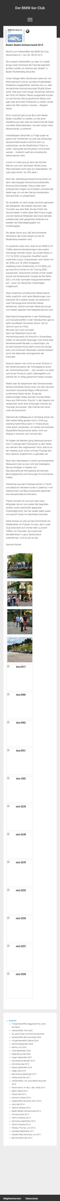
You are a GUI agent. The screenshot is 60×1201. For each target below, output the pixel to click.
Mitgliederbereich (12, 1198)
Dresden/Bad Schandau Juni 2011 (26, 1134)
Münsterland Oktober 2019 (23, 1061)
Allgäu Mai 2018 (19, 1071)
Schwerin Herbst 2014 (21, 1097)
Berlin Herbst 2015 (20, 1091)
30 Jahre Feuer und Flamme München (28, 1034)
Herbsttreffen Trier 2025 (22, 1030)
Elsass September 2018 (22, 1067)
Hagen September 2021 (22, 1057)
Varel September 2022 (21, 1051)
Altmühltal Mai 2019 (20, 1064)
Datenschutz (32, 1198)
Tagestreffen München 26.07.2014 (26, 1101)
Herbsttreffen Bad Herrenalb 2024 (26, 1037)
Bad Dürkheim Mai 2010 (22, 1138)
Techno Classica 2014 (21, 1108)
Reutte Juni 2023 (19, 1047)
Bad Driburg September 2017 (24, 1074)
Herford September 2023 (22, 1044)
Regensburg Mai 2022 (21, 1054)
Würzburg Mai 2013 (20, 1114)
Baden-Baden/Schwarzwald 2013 (26, 1111)
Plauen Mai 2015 (19, 1094)
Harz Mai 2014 (18, 1104)
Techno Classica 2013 (21, 1118)
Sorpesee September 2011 (23, 1131)
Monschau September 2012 (24, 1121)
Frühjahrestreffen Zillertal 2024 (25, 1040)
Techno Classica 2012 (21, 1124)
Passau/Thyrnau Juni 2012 (23, 1128)
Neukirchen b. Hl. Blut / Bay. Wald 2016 (28, 1087)
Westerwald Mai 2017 (21, 1077)
